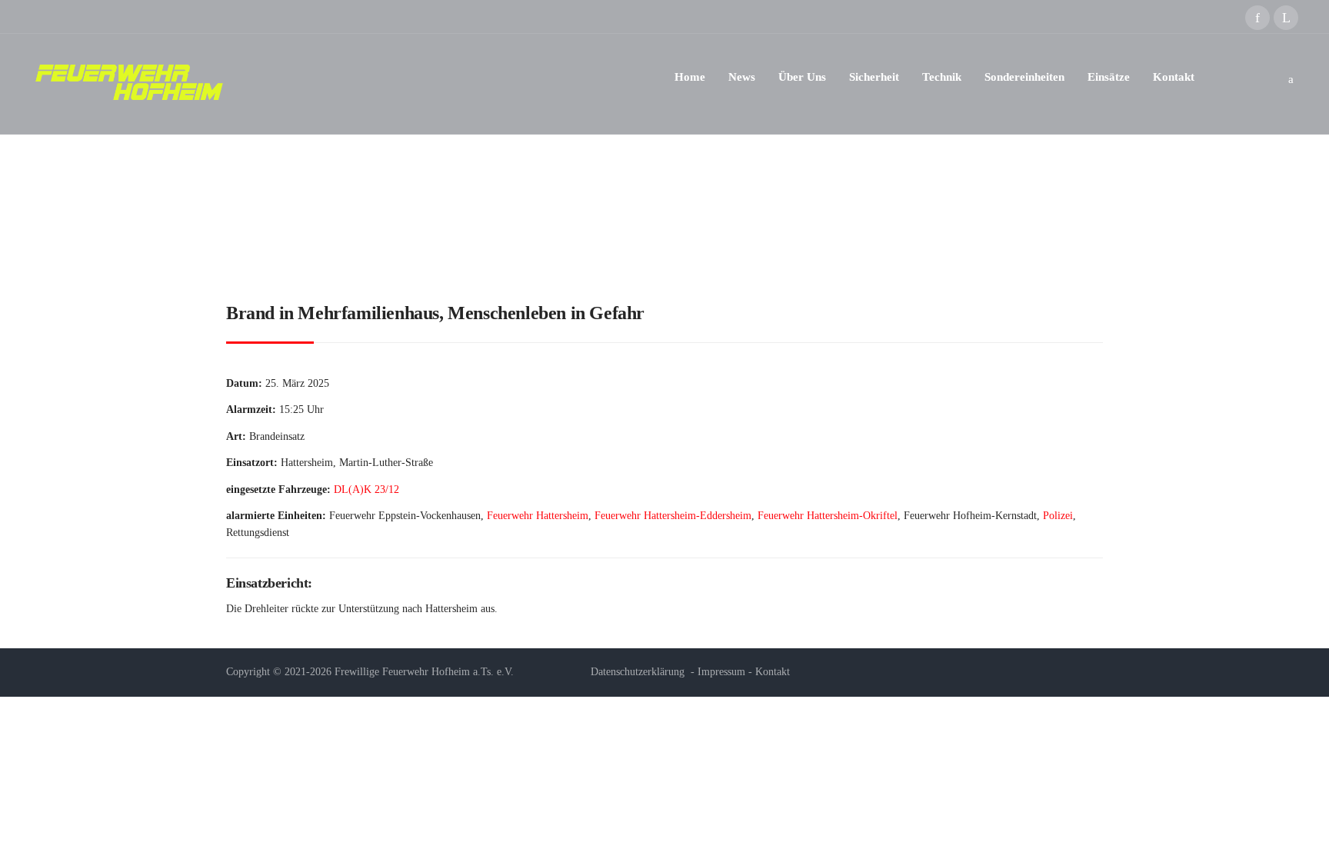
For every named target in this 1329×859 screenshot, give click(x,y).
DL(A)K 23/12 (366, 489)
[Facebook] (1257, 17)
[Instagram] (1286, 17)
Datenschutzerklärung (637, 672)
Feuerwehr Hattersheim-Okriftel (828, 515)
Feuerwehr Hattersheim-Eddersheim (673, 515)
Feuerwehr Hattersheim (537, 515)
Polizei (1058, 515)
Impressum (721, 672)
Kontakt (772, 672)
